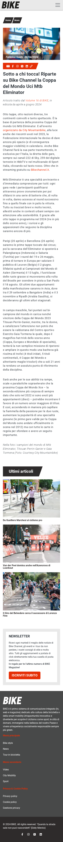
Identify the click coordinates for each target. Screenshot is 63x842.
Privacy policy (10, 796)
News (16, 20)
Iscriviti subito (25, 675)
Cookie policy (10, 802)
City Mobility (9, 775)
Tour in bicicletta (11, 754)
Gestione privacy (11, 807)
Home (8, 20)
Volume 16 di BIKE (36, 100)
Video (6, 769)
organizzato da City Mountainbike (24, 130)
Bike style (8, 743)
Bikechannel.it (40, 169)
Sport (5, 781)
